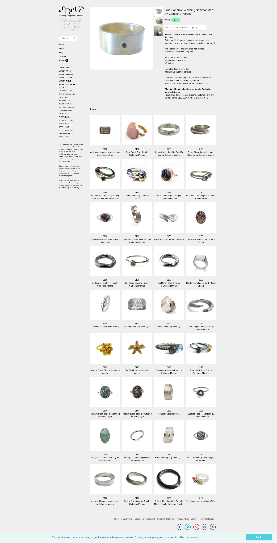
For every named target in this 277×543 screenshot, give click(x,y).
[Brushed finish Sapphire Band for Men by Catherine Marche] (169, 130)
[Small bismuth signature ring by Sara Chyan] (201, 435)
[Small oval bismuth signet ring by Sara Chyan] (105, 217)
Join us (194, 519)
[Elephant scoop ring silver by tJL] (169, 435)
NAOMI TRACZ (64, 114)
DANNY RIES (63, 97)
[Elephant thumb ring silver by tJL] (169, 305)
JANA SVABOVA (64, 101)
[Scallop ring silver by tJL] (169, 392)
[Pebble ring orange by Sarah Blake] (201, 479)
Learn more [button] (192, 537)
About (61, 48)
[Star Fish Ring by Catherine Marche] (137, 348)
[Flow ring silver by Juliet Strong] (105, 305)
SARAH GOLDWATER (66, 130)
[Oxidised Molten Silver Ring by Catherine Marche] (105, 261)
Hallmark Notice (207, 519)
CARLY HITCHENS (65, 91)
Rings (167, 95)
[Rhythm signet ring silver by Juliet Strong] (201, 261)
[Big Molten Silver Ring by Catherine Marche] (169, 261)
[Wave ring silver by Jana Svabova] (169, 217)
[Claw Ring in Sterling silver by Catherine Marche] (201, 305)
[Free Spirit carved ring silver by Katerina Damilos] (137, 435)
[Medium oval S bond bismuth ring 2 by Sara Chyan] (105, 392)
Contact (62, 56)
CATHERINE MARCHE (67, 94)
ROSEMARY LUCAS (66, 120)
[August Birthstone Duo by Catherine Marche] (201, 348)
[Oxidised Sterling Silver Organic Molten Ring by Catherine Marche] (169, 479)
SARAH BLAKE (64, 127)
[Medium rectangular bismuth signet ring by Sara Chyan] (105, 130)
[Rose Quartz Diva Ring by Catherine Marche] (137, 130)
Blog (61, 52)
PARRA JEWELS (64, 117)
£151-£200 (182, 98)
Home (61, 44)
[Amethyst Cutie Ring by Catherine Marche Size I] (201, 174)
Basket (62, 60)
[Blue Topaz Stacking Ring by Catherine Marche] (137, 261)
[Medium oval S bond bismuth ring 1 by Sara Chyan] (137, 392)
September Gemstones (195, 95)
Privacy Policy (183, 519)
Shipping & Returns (165, 519)
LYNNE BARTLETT (65, 110)
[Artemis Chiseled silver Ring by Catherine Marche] (137, 217)
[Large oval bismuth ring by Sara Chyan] (201, 217)
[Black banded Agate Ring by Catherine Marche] (169, 174)
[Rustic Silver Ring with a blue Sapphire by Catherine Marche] (201, 130)
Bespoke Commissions (145, 519)
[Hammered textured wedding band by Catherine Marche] (105, 479)
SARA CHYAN (64, 123)
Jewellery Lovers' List (123, 519)
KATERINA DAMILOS (66, 107)
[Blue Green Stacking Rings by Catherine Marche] (169, 348)
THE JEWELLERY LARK (67, 133)
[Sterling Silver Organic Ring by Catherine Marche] (137, 479)
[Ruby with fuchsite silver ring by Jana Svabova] (105, 435)
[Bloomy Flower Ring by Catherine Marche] (105, 348)
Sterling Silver (171, 98)
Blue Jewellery (177, 95)
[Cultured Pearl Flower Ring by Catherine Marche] (201, 392)
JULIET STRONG (65, 104)
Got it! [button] (259, 537)
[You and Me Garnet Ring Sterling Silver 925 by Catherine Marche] (105, 174)
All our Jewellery (64, 137)
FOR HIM (210, 95)
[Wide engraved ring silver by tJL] (137, 305)
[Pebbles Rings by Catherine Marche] (137, 174)
